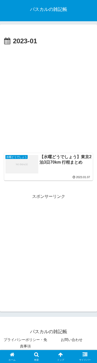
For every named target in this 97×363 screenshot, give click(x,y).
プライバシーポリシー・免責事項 (25, 343)
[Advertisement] (48, 98)
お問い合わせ (72, 340)
